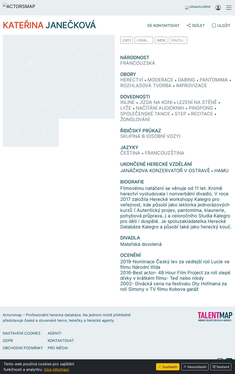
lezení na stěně (197, 102)
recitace (202, 113)
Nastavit (223, 367)
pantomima (214, 80)
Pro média (58, 348)
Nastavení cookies (21, 333)
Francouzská (137, 63)
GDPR (8, 340)
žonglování (135, 119)
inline (128, 102)
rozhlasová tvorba (146, 85)
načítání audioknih (160, 108)
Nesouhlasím (197, 367)
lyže (126, 108)
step (181, 113)
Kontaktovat (61, 340)
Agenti (54, 333)
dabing (187, 80)
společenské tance (145, 113)
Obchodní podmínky (23, 348)
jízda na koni (156, 102)
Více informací (56, 369)
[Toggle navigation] (228, 7)
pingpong (201, 108)
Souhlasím (169, 367)
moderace (161, 80)
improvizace (191, 85)
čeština (131, 153)
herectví (132, 80)
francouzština (164, 153)
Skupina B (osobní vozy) (150, 136)
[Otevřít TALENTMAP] (198, 7)
